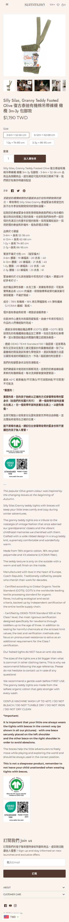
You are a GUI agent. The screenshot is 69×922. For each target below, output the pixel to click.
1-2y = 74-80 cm (16, 142)
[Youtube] (10, 906)
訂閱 (34, 873)
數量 (5, 151)
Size (5, 128)
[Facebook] (5, 906)
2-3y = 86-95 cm (41, 142)
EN (51, 4)
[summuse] (34, 4)
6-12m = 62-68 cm (44, 134)
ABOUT (7, 887)
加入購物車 (30, 158)
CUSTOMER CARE (12, 894)
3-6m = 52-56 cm (16, 134)
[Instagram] (15, 906)
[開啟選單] (7, 5)
